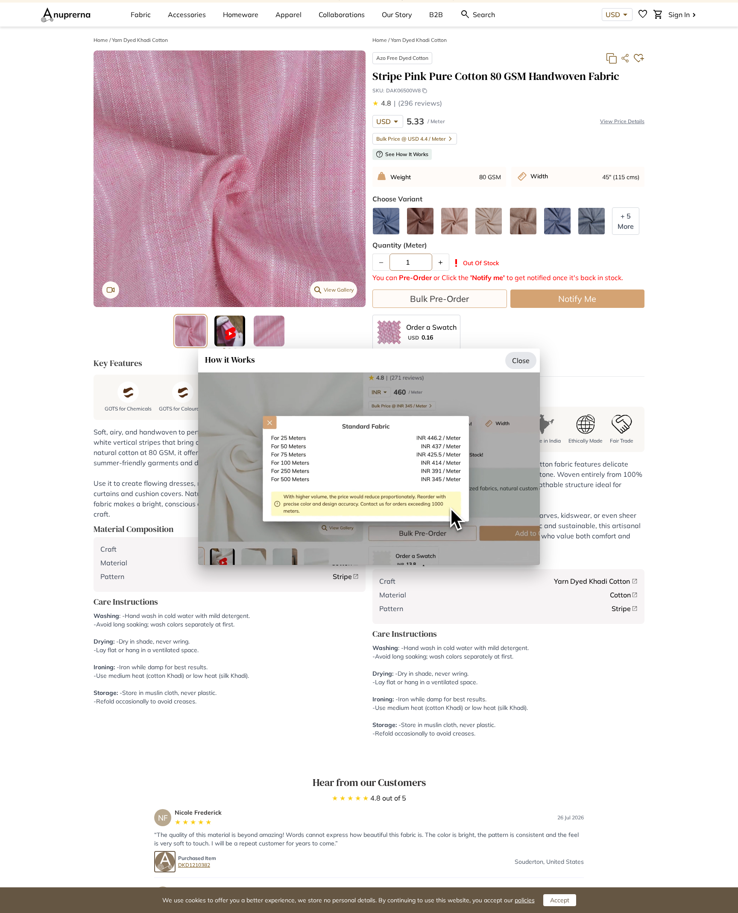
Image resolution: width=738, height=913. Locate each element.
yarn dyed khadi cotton (140, 40)
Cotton (620, 595)
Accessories (187, 14)
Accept (559, 900)
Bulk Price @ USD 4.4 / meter (411, 139)
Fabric (141, 14)
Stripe (342, 576)
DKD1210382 (194, 865)
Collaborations (342, 14)
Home (101, 40)
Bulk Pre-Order (439, 298)
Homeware (240, 14)
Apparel (288, 14)
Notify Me (577, 298)
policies (525, 900)
